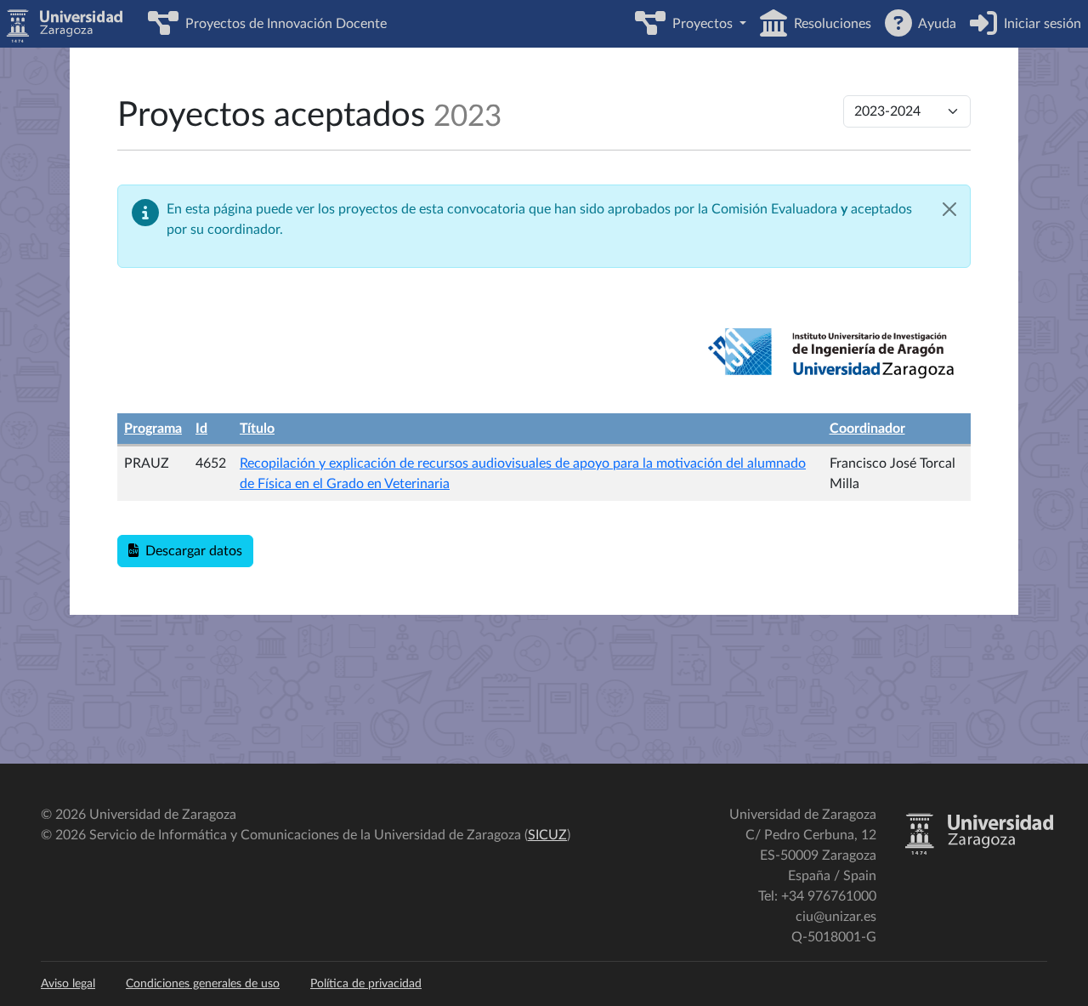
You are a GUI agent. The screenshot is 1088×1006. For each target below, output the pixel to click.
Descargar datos (190, 551)
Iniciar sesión (1039, 24)
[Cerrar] (949, 209)
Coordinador (867, 428)
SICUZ (547, 835)
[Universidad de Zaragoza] (979, 851)
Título (257, 428)
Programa (153, 428)
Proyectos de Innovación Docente (282, 24)
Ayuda (934, 24)
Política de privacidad (366, 984)
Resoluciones (829, 24)
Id (201, 428)
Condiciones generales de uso (203, 984)
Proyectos (701, 24)
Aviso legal (68, 984)
